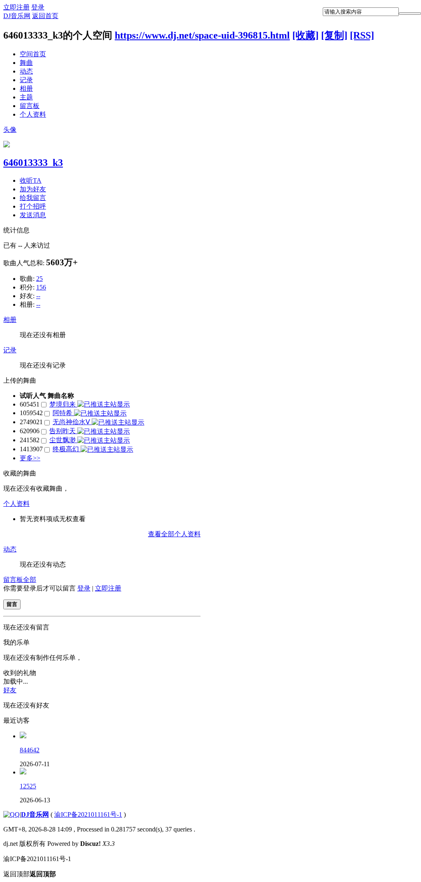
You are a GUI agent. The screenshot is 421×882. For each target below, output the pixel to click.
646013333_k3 (33, 162)
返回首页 (45, 15)
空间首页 (33, 54)
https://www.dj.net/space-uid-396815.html (202, 35)
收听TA (31, 180)
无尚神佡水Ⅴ (72, 421)
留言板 (29, 105)
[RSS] (362, 35)
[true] (410, 13)
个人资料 (33, 114)
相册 (26, 88)
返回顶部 (29, 874)
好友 (9, 690)
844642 (29, 749)
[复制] (334, 35)
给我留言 (33, 197)
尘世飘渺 (63, 439)
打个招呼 (33, 206)
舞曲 (26, 62)
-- (38, 295)
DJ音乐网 (16, 15)
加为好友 (33, 189)
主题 (26, 97)
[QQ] (11, 814)
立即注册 (16, 7)
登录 (37, 7)
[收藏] (305, 35)
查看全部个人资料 (174, 534)
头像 (9, 129)
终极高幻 (67, 449)
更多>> (30, 458)
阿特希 (63, 412)
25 (39, 278)
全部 (29, 579)
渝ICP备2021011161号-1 (88, 814)
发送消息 (33, 214)
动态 (26, 71)
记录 (26, 79)
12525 (28, 786)
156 (41, 287)
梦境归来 (63, 404)
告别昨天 (63, 430)
